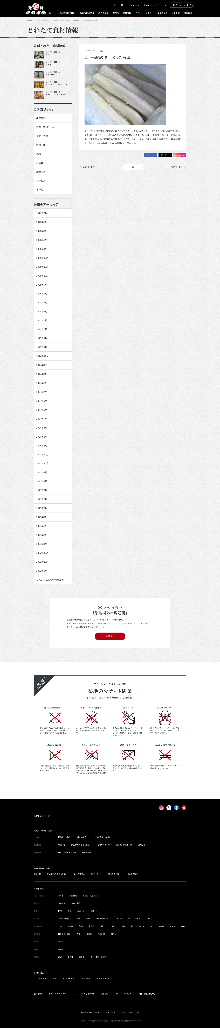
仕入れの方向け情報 (43, 830)
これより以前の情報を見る (50, 579)
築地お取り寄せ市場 (89, 1012)
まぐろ (60, 895)
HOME (29, 20)
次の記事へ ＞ (178, 167)
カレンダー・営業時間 (83, 993)
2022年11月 (42, 552)
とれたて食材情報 (40, 20)
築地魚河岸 (86, 852)
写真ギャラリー (103, 978)
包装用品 (101, 934)
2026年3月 (41, 239)
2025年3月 (41, 329)
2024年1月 (41, 445)
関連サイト (110, 1012)
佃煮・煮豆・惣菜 (103, 918)
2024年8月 (41, 383)
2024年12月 (42, 356)
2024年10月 (42, 365)
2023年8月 (41, 481)
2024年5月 (41, 409)
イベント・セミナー (57, 993)
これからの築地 (40, 978)
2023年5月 (41, 508)
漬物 (88, 918)
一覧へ (132, 167)
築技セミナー (143, 845)
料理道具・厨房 (64, 934)
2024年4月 (41, 418)
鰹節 (69, 911)
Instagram (181, 155)
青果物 (161, 926)
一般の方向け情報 (42, 868)
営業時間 (182, 12)
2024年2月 (41, 436)
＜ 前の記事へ (87, 167)
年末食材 (40, 118)
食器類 (89, 934)
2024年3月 (41, 427)
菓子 (150, 918)
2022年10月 (42, 561)
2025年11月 (42, 266)
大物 (60, 926)
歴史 (54, 978)
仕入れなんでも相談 (102, 837)
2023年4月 (41, 517)
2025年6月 (41, 311)
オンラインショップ (180, 5)
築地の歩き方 (113, 874)
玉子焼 (119, 918)
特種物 (70, 926)
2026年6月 (41, 213)
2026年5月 (41, 222)
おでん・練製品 (64, 918)
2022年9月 (41, 570)
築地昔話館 (86, 978)
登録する (110, 636)
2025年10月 (42, 275)
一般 (86, 12)
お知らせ (147, 5)
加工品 (39, 162)
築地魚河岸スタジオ (124, 845)
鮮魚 (81, 926)
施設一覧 (61, 845)
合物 (123, 926)
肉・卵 (172, 926)
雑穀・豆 (94, 911)
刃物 (78, 934)
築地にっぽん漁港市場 (67, 852)
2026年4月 (41, 231)
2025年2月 (41, 338)
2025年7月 (41, 302)
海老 (113, 926)
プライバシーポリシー (130, 1012)
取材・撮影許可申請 (147, 993)
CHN (137, 5)
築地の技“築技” (69, 978)
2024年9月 (41, 374)
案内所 (116, 12)
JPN (126, 5)
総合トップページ (42, 815)
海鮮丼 (70, 957)
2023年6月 (41, 499)
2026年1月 (41, 248)
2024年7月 (41, 391)
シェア (151, 155)
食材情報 (127, 12)
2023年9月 (41, 472)
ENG (132, 5)
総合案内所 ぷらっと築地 (81, 845)
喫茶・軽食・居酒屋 (99, 957)
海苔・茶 (81, 911)
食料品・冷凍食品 (135, 918)
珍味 (78, 918)
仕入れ (65, 12)
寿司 (60, 957)
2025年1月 (41, 347)
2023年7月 (41, 490)
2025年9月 (41, 284)
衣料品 (113, 934)
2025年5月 (41, 320)
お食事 (82, 957)
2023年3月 (41, 525)
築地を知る (162, 12)
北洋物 (91, 926)
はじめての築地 (131, 874)
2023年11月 (42, 454)
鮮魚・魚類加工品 (45, 126)
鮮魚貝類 (73, 895)
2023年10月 (42, 463)
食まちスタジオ (103, 845)
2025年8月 (41, 293)
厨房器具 (40, 171)
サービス (40, 180)
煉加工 (103, 926)
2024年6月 (41, 400)
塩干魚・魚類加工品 (91, 895)
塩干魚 (141, 926)
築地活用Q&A (79, 874)
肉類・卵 (40, 144)
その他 (39, 189)
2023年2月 (41, 535)
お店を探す (103, 12)
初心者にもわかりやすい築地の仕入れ (73, 837)
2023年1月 (41, 543)
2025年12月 (42, 257)
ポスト (166, 155)
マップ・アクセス (159, 5)
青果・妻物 (42, 135)
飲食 (183, 926)
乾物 (38, 153)
